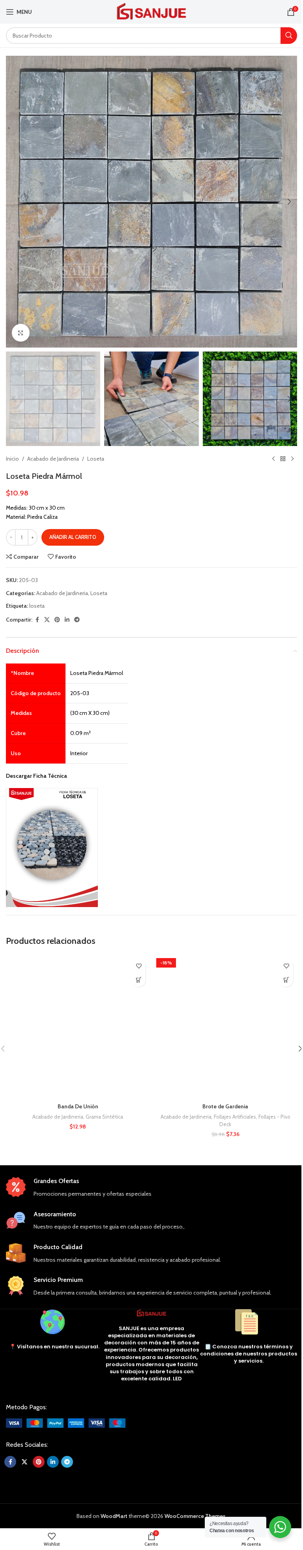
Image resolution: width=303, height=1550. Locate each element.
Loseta (95, 458)
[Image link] (65, 1422)
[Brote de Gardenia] (225, 1027)
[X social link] (47, 619)
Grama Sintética (104, 1116)
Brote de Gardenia (225, 1106)
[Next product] (292, 458)
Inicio (12, 458)
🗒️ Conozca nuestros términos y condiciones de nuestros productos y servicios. (248, 1354)
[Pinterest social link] (57, 619)
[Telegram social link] (77, 619)
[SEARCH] (289, 35)
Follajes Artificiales (235, 1116)
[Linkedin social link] (67, 619)
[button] (14, 202)
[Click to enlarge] (21, 333)
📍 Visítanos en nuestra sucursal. (54, 1346)
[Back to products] (283, 458)
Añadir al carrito (72, 537)
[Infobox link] (151, 1187)
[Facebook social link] (37, 619)
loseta (37, 605)
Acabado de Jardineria (53, 458)
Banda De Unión (78, 1106)
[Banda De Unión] (78, 1027)
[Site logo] (151, 11)
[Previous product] (273, 458)
